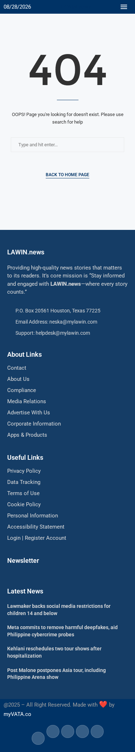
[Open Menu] (124, 7)
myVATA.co (17, 714)
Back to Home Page (67, 174)
